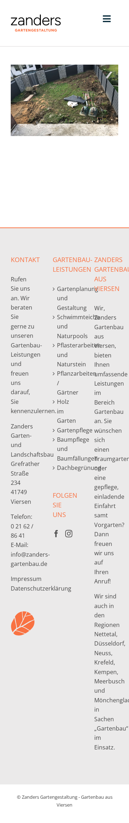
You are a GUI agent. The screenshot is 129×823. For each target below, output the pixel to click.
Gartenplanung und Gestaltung (65, 298)
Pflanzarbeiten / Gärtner (65, 383)
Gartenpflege (65, 430)
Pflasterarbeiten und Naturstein (65, 354)
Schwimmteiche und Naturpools (65, 326)
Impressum (26, 579)
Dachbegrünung (65, 468)
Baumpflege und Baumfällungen (65, 449)
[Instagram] (68, 533)
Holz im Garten (65, 411)
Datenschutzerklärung (41, 588)
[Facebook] (56, 533)
